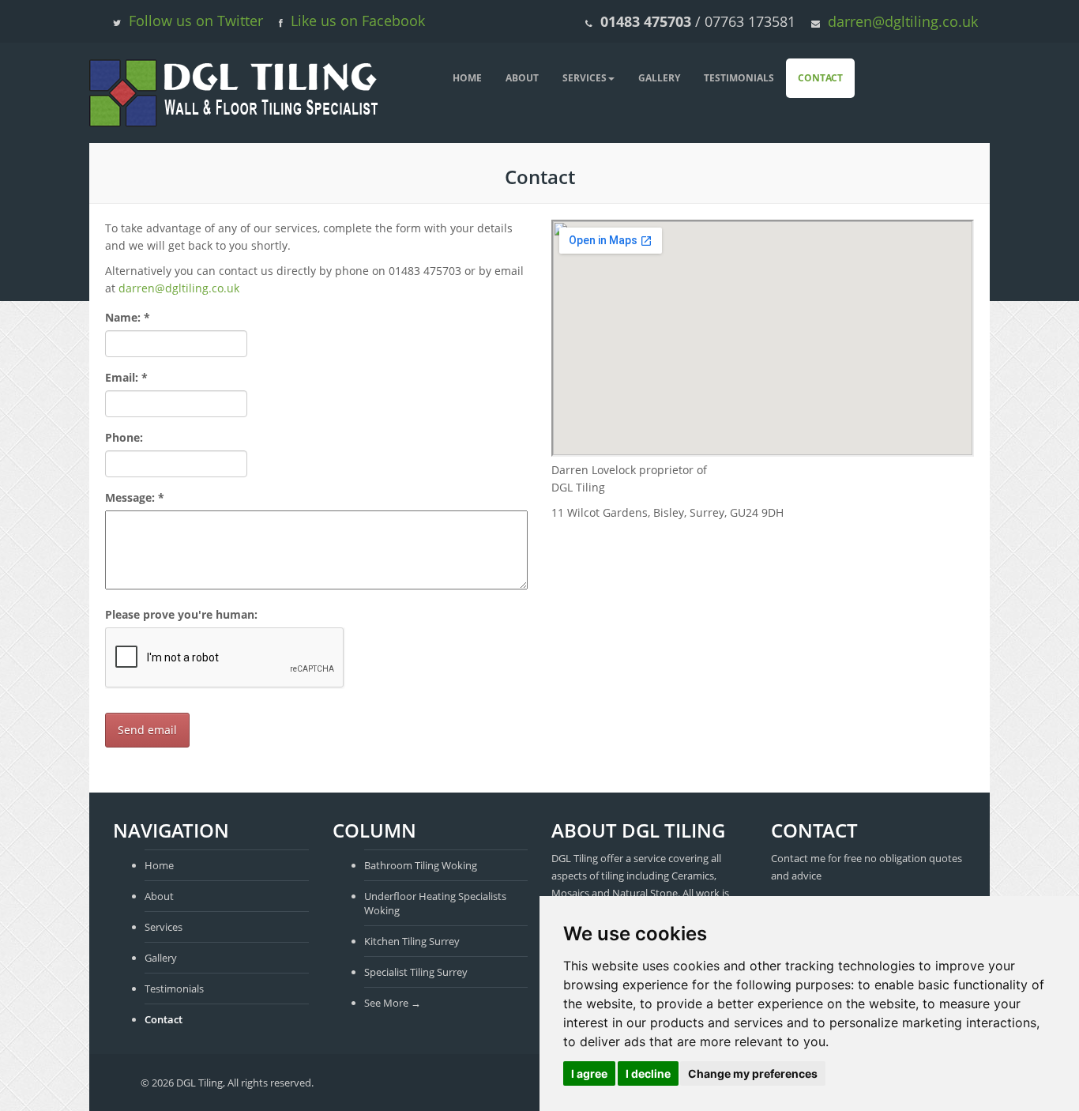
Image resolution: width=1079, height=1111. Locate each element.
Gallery (659, 78)
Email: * (126, 377)
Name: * (127, 317)
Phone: (124, 437)
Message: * (134, 497)
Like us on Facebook (358, 20)
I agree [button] (589, 1073)
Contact (820, 78)
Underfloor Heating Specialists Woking (435, 903)
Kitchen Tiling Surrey (412, 941)
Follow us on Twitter (196, 20)
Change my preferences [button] (753, 1073)
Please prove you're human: (181, 614)
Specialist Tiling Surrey (416, 972)
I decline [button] (648, 1073)
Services (584, 78)
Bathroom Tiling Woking (420, 865)
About (522, 78)
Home (467, 78)
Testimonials (739, 78)
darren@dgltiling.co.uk (903, 21)
